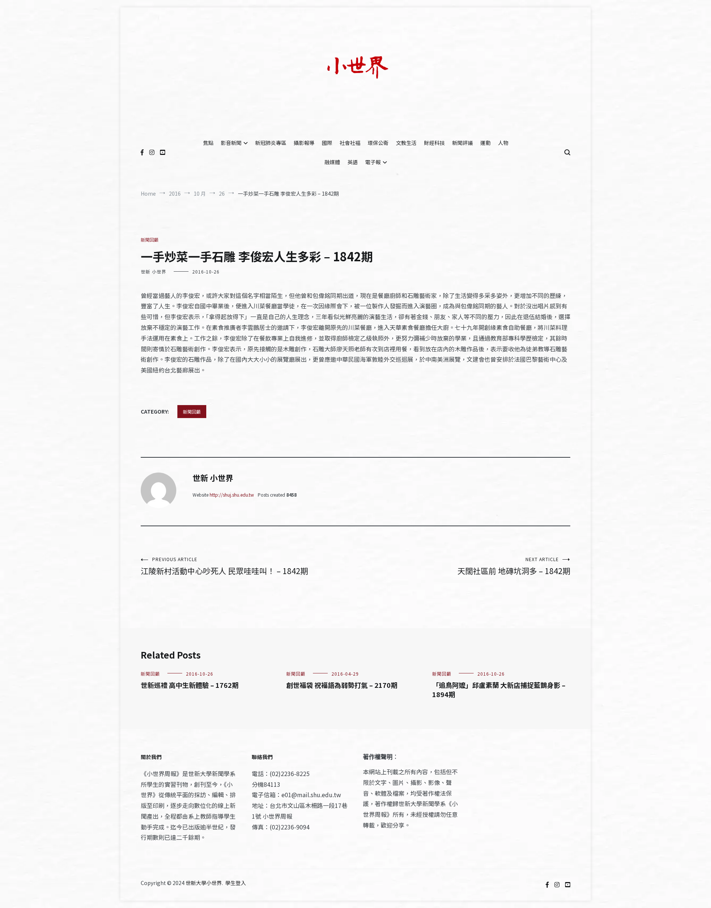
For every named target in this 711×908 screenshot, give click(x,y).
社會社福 (350, 142)
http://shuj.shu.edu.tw (232, 494)
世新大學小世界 (204, 883)
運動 (485, 142)
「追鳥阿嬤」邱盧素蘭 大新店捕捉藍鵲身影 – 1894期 (498, 689)
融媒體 (332, 162)
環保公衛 (378, 142)
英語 (352, 162)
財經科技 (434, 142)
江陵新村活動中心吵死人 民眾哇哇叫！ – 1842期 (224, 566)
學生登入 (235, 883)
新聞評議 (462, 142)
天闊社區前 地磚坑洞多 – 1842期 (513, 566)
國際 (327, 142)
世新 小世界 (153, 271)
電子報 (373, 162)
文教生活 (406, 142)
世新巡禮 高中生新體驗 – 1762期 (189, 685)
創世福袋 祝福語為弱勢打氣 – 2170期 (341, 685)
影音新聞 (231, 142)
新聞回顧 (149, 239)
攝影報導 (304, 142)
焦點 (208, 142)
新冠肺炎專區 (270, 142)
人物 (503, 142)
